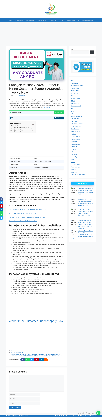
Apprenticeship (75, 98)
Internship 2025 (75, 144)
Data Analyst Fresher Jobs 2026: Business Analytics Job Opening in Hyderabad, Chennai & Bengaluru (85, 224)
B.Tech (73, 101)
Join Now (59, 112)
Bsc (72, 113)
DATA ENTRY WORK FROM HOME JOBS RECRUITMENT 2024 (27, 209)
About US (57, 415)
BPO (72, 111)
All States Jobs (30, 20)
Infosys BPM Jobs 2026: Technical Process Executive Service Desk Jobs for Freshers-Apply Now (82, 234)
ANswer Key (74, 90)
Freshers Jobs (53, 20)
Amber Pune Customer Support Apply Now (36, 321)
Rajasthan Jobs (75, 167)
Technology (74, 172)
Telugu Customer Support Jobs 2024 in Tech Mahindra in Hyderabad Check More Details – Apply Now (36, 355)
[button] (98, 413)
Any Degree (74, 93)
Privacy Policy (72, 415)
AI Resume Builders (77, 85)
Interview (74, 146)
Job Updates (75, 154)
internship (74, 141)
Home (10, 20)
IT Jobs (62, 20)
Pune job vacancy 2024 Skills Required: (22, 131)
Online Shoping (75, 164)
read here (47, 107)
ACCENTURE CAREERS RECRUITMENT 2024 (22, 213)
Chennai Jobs (75, 118)
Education (74, 121)
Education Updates (87, 20)
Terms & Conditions (90, 415)
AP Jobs (73, 96)
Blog (12, 350)
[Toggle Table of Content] (32, 123)
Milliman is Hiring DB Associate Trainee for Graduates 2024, (27, 217)
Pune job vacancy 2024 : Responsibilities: (22, 129)
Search (73, 49)
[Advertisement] (51, 33)
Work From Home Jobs (73, 20)
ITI (72, 152)
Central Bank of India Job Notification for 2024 (23, 221)
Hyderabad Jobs (76, 139)
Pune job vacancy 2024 (17, 352)
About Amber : (15, 125)
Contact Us (64, 415)
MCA (72, 159)
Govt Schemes (75, 136)
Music (73, 162)
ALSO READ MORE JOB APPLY (22, 127)
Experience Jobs (76, 126)
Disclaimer (81, 415)
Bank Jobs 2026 (76, 106)
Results (73, 169)
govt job (73, 134)
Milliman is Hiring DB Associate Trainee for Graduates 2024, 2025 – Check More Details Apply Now (36, 354)
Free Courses (19, 20)
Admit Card (74, 83)
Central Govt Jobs (42, 20)
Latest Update (75, 157)
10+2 (72, 80)
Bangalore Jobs (75, 103)
